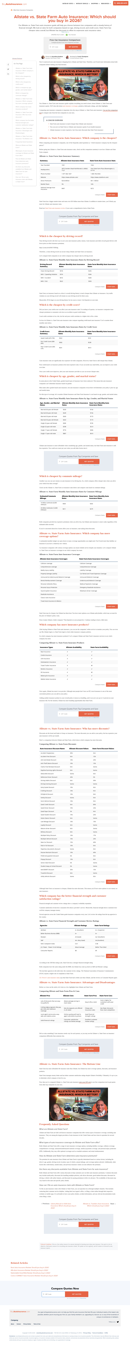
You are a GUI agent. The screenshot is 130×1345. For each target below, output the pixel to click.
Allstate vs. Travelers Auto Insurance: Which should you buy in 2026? (96, 1205)
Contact (19, 1324)
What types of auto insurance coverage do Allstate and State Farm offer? (25, 153)
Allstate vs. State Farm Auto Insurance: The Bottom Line (24, 137)
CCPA (106, 1333)
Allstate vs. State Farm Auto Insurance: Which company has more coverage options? (24, 101)
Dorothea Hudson (57, 56)
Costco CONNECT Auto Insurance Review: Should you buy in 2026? (34, 1276)
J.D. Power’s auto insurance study (49, 977)
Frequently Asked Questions (24, 142)
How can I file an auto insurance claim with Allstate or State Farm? (24, 179)
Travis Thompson (82, 56)
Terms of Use (79, 50)
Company (14, 1320)
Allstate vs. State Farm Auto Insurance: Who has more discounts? (24, 115)
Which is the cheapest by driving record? (23, 77)
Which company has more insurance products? (23, 108)
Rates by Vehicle (82, 3)
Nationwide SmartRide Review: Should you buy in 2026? (30, 1273)
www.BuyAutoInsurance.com (44, 1333)
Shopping (94, 3)
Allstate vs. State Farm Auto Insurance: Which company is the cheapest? (24, 70)
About (12, 1324)
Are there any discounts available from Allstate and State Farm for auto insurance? (23, 170)
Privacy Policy (87, 1333)
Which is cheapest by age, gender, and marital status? (24, 89)
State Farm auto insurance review (55, 208)
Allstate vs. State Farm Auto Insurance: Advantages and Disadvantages (24, 131)
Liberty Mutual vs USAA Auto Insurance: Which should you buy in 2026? (63, 1206)
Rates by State (68, 3)
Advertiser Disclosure (17, 58)
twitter (118, 1322)
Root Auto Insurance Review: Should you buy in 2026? (30, 1267)
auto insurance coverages (70, 106)
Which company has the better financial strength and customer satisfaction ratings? (25, 123)
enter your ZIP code (85, 1082)
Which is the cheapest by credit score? (23, 83)
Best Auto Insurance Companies (23, 10)
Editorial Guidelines (46, 1244)
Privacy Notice (27, 1324)
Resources (105, 3)
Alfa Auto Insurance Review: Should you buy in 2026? (29, 1270)
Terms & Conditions (97, 1333)
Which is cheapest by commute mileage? (22, 94)
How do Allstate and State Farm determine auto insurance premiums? (23, 161)
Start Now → (111, 195)
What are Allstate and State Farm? (24, 146)
